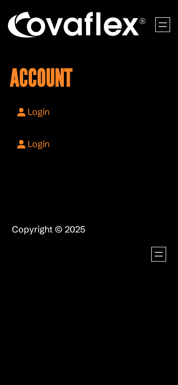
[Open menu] (162, 24)
